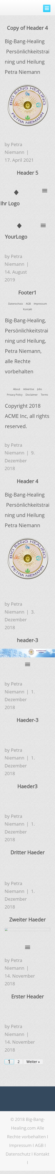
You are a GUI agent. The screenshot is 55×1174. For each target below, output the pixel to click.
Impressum (20, 1145)
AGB (39, 1145)
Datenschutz (18, 1154)
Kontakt (41, 1154)
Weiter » (33, 1061)
